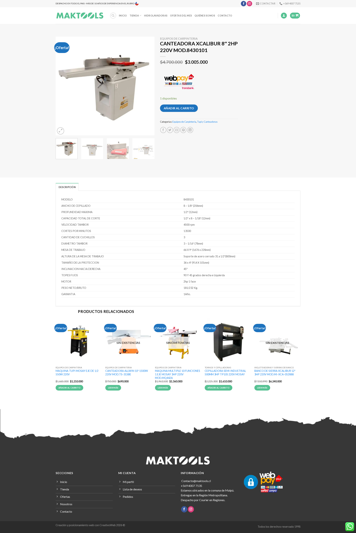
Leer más (113, 387)
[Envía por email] (177, 130)
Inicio (123, 15)
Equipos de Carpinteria (179, 38)
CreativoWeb (108, 525)
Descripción (67, 187)
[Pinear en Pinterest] (183, 130)
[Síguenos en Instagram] (249, 3)
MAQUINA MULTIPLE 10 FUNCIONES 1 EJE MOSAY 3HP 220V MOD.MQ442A (177, 374)
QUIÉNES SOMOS (205, 15)
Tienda (134, 15)
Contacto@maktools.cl (196, 481)
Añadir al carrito (179, 108)
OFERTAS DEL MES (181, 15)
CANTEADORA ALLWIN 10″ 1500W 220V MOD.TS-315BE (126, 372)
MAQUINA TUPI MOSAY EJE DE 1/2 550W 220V (77, 372)
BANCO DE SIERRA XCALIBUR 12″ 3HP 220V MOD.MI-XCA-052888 (274, 372)
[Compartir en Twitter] (170, 130)
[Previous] (62, 86)
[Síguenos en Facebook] (243, 3)
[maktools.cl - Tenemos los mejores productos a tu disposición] (80, 15)
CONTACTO (225, 15)
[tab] (67, 187)
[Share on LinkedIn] (190, 130)
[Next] (147, 86)
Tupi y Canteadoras (207, 121)
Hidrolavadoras (156, 15)
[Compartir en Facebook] (163, 130)
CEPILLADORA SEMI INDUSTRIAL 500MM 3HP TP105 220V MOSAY (225, 372)
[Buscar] (113, 16)
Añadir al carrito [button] (69, 387)
